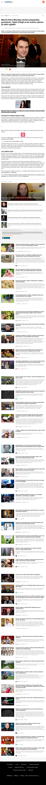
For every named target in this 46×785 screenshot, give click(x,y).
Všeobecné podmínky (34, 764)
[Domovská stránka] (1, 15)
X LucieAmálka (13, 172)
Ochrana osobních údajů (32, 767)
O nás (17, 764)
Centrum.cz (9, 775)
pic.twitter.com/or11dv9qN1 (7, 139)
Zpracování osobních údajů (19, 770)
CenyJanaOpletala (5, 172)
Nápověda (30, 770)
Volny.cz (22, 775)
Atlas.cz (16, 775)
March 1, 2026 (19, 141)
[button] (8, 69)
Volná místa (23, 764)
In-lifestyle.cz (6, 15)
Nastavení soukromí (19, 767)
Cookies (10, 767)
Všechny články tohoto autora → (7, 235)
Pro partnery (10, 764)
